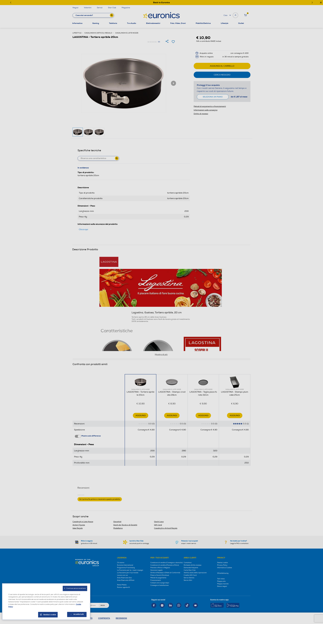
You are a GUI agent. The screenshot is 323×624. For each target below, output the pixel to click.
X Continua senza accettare (75, 588)
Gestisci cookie (49, 615)
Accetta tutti (78, 614)
